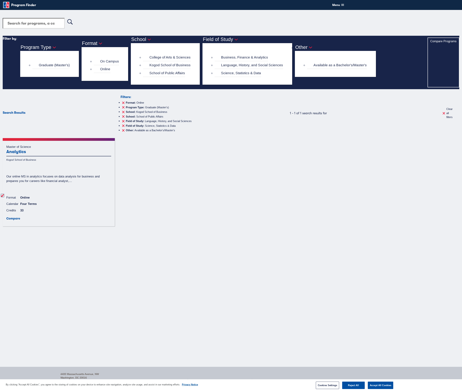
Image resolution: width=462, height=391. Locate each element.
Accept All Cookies (380, 385)
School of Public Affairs (167, 73)
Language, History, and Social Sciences (252, 65)
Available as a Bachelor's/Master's (340, 65)
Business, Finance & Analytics (244, 57)
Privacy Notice (190, 384)
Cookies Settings (327, 385)
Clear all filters (449, 113)
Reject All (353, 385)
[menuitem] (51, 65)
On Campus (109, 61)
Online (105, 69)
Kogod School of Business (170, 65)
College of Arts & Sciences (170, 57)
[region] (231, 385)
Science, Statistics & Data (241, 73)
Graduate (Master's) (54, 65)
